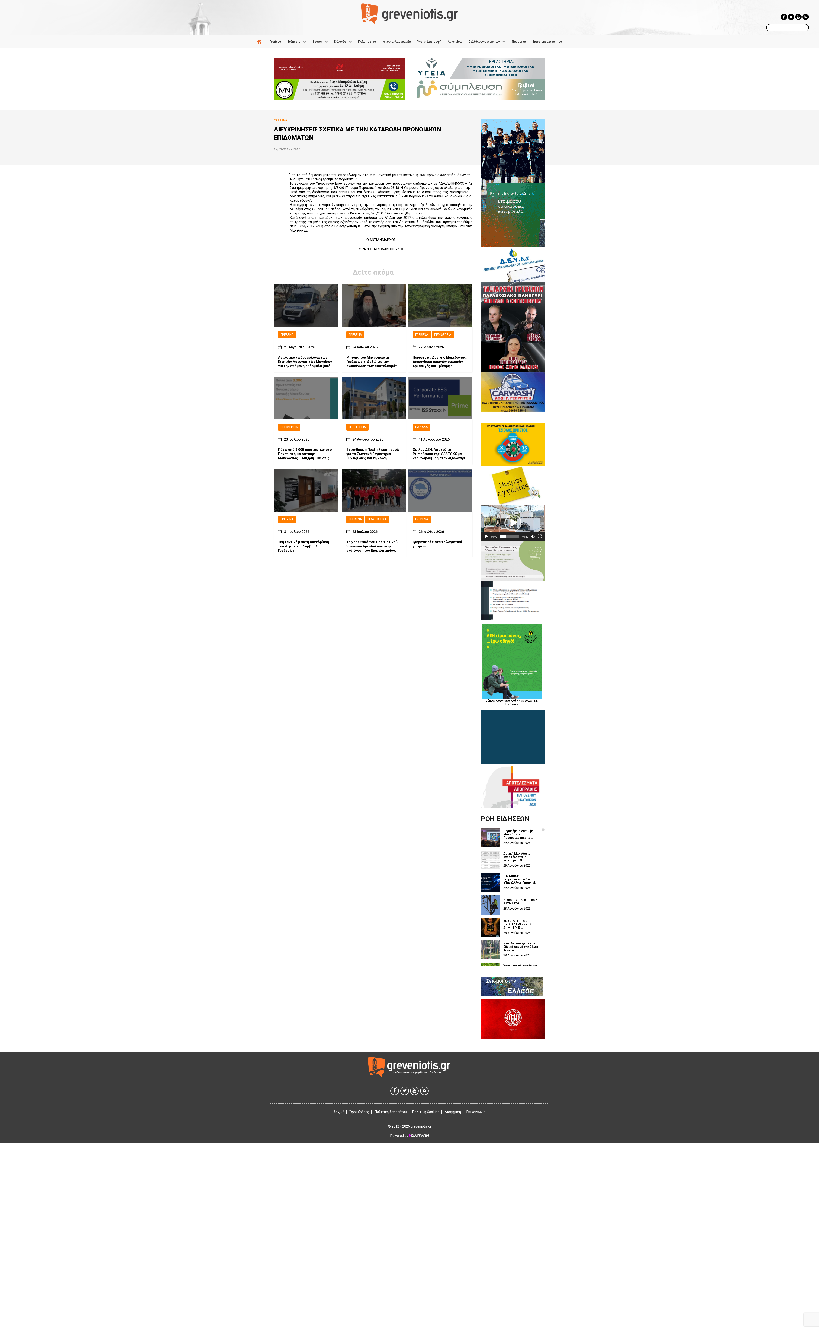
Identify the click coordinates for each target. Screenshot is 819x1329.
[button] (512, 522)
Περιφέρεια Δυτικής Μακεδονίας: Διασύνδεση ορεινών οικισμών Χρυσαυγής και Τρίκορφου (440, 361)
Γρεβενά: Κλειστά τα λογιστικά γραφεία (437, 544)
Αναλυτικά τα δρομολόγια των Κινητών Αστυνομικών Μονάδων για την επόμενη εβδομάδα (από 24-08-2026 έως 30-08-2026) (305, 361)
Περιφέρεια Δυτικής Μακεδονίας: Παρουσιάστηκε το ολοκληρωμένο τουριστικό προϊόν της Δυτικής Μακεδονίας (520, 834)
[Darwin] (419, 1135)
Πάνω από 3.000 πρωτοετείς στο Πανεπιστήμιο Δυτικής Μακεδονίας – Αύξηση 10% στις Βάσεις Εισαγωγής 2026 (305, 454)
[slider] (509, 536)
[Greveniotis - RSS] (805, 17)
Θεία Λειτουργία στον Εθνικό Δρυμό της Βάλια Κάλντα (520, 947)
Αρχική (339, 1112)
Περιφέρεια (442, 335)
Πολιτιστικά (377, 519)
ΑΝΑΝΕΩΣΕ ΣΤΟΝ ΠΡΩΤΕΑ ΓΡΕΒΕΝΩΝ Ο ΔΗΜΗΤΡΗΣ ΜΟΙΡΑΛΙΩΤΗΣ (518, 924)
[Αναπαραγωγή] (486, 536)
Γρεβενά (287, 335)
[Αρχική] (260, 41)
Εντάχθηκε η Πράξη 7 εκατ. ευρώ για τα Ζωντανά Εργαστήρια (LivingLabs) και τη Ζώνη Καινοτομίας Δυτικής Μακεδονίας (373, 454)
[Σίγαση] (533, 536)
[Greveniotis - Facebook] (784, 17)
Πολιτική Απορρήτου (391, 1112)
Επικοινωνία (475, 1112)
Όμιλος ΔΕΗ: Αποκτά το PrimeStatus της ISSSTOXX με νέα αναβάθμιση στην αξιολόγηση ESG (440, 454)
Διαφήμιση (453, 1112)
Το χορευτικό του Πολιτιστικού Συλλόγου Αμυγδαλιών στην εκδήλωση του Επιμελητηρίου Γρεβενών (372, 546)
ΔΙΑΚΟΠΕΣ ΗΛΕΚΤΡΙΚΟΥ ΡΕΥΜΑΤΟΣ (520, 901)
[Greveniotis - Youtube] (798, 17)
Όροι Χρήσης (359, 1112)
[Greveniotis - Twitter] (791, 17)
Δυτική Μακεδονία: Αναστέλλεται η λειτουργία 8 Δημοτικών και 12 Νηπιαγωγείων (517, 857)
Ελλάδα (421, 427)
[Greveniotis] (409, 13)
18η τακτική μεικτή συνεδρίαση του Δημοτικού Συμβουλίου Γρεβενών (303, 546)
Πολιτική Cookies (425, 1112)
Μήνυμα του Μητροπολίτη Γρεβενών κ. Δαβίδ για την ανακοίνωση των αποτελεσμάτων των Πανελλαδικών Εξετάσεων (374, 361)
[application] (513, 523)
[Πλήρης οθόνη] (539, 536)
